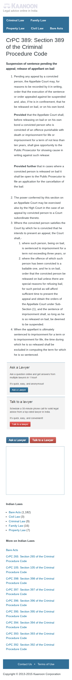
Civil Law (37, 28)
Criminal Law (15, 20)
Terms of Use (46, 664)
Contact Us (25, 664)
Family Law (38, 20)
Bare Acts (56, 28)
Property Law (15, 28)
